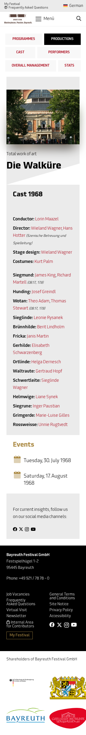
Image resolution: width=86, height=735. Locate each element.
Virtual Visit (16, 610)
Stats (69, 66)
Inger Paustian (46, 406)
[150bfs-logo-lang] (18, 19)
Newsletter (16, 616)
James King (45, 275)
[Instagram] (27, 529)
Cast (20, 52)
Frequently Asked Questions (28, 7)
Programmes (23, 39)
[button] (45, 19)
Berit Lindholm (50, 327)
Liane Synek (47, 397)
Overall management (30, 66)
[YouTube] (33, 529)
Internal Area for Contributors (20, 624)
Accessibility (60, 616)
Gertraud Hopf (49, 371)
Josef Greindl (44, 292)
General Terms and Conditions (62, 596)
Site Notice (59, 604)
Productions (62, 39)
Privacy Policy (61, 610)
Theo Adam (38, 301)
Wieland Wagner (46, 229)
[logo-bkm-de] (21, 682)
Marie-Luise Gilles (53, 416)
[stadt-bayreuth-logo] (25, 715)
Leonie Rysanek (48, 318)
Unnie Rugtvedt (53, 425)
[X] (21, 529)
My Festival (12, 4)
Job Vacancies (18, 594)
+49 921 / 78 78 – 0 (34, 578)
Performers (59, 52)
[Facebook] (15, 529)
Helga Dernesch (46, 362)
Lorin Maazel (47, 219)
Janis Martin (38, 336)
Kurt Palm (43, 262)
